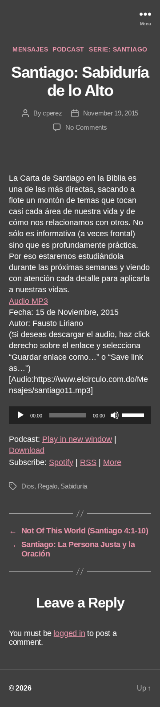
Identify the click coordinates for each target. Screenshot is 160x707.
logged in (69, 633)
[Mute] (114, 415)
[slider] (134, 414)
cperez (52, 113)
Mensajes (30, 49)
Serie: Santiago (118, 49)
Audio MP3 (28, 301)
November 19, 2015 (111, 113)
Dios (27, 486)
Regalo (47, 486)
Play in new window (77, 439)
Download (26, 450)
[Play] (20, 415)
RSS (88, 462)
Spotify (61, 462)
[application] (80, 415)
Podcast (68, 49)
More (112, 462)
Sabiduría (73, 486)
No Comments (86, 127)
